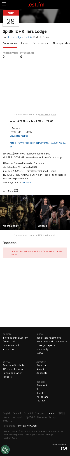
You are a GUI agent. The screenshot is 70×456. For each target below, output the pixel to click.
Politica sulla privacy (13, 434)
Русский (30, 416)
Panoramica (11, 42)
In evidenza (9, 348)
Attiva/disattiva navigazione (4, 4)
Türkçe (52, 416)
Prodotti (7, 376)
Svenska (42, 416)
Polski (6, 416)
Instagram (42, 396)
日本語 (61, 413)
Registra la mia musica (48, 337)
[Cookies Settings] (5, 449)
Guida (39, 352)
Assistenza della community (51, 341)
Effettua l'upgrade (47, 114)
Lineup (24, 42)
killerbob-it (27, 182)
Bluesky (40, 392)
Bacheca (10, 242)
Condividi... (65, 18)
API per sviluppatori (13, 369)
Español (28, 413)
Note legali (30, 434)
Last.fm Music (10, 437)
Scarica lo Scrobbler (14, 365)
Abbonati (41, 372)
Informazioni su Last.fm (15, 337)
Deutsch (17, 413)
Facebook (41, 385)
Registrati (41, 365)
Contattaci (9, 341)
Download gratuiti (12, 372)
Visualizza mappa (19, 135)
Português (17, 416)
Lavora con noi (11, 345)
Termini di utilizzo (55, 431)
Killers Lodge (15, 36)
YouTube (40, 400)
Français (40, 413)
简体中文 (8, 420)
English (6, 413)
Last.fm (36, 4)
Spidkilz (28, 36)
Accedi (40, 369)
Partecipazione (40, 42)
